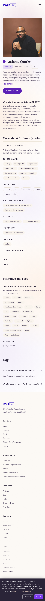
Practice (6, 430)
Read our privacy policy (21, 591)
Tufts (27, 330)
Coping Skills (19, 164)
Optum (29, 321)
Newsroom (7, 525)
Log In (5, 537)
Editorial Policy (9, 568)
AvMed (20, 302)
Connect (6, 438)
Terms (5, 564)
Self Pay (34, 326)
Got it (38, 597)
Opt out (27, 597)
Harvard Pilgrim (10, 316)
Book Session (12, 90)
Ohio (16, 189)
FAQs (5, 499)
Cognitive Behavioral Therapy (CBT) (18, 205)
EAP (6, 312)
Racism (25, 178)
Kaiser (33, 316)
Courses (6, 495)
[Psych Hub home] (9, 5)
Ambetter (28, 298)
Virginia (7, 189)
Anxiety (7, 164)
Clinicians (6, 461)
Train (5, 426)
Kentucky (26, 189)
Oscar (7, 326)
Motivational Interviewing (14, 210)
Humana (23, 316)
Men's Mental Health (27, 173)
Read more (8, 83)
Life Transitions (10, 173)
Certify (5, 434)
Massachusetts (10, 194)
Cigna (38, 307)
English (7, 244)
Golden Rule (27, 312)
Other (16, 326)
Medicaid (19, 321)
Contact (6, 533)
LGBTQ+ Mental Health (28, 168)
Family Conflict (10, 168)
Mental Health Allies (10, 472)
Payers (5, 468)
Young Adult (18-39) (31, 221)
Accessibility (8, 572)
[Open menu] (39, 5)
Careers (6, 529)
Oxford (24, 326)
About (5, 521)
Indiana (37, 189)
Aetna (7, 298)
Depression (32, 164)
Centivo (28, 307)
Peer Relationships (11, 178)
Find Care (6, 507)
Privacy (6, 556)
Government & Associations (14, 476)
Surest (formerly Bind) (13, 330)
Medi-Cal (8, 321)
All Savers (17, 298)
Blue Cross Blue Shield (13, 307)
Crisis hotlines (8, 503)
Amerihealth (9, 302)
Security (6, 552)
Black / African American (14, 233)
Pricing (5, 446)
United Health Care (12, 335)
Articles (6, 491)
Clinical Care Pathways (12, 442)
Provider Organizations (12, 465)
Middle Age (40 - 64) (12, 221)
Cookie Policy (8, 560)
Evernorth (15, 312)
